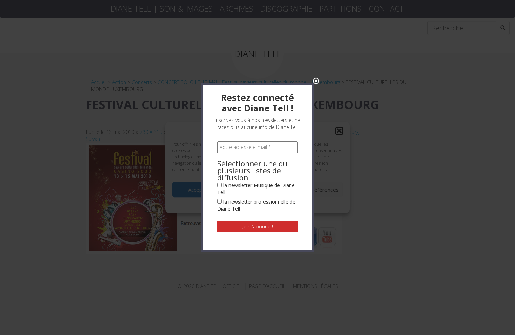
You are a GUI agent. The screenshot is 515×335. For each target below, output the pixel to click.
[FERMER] (316, 80)
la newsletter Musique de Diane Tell (256, 189)
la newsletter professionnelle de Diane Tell (256, 205)
